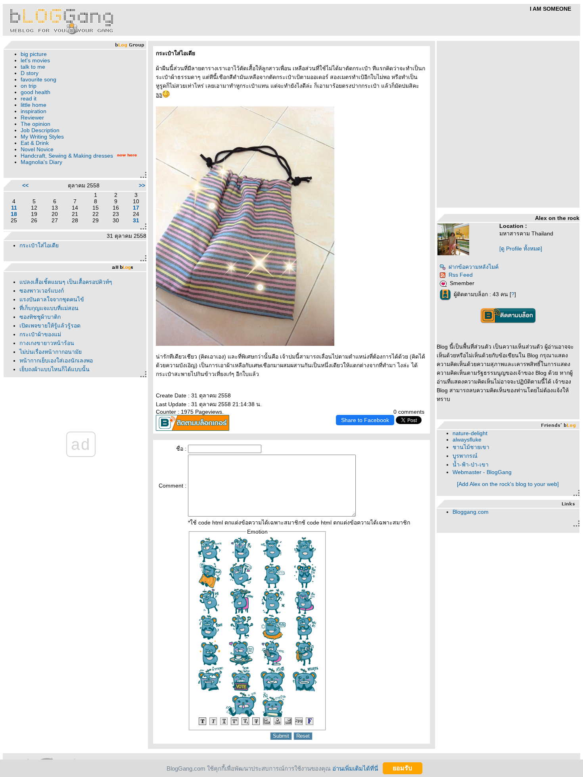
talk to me (33, 67)
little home (33, 105)
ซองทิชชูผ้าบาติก (40, 317)
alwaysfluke (467, 439)
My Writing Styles (42, 136)
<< (25, 185)
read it (28, 98)
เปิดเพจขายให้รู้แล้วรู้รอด (50, 325)
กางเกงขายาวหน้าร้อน (46, 343)
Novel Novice (37, 149)
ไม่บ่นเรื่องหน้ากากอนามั (50, 352)
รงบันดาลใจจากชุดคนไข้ (51, 299)
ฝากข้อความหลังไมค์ (474, 267)
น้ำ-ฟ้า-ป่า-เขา (471, 464)
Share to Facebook (365, 420)
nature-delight (470, 433)
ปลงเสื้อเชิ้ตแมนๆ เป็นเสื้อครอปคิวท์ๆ (65, 282)
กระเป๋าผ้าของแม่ (40, 334)
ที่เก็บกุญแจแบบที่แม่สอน (49, 308)
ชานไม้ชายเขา (471, 447)
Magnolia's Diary (41, 162)
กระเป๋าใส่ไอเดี (39, 245)
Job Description (40, 130)
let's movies (35, 60)
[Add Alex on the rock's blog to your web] (508, 484)
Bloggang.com (471, 512)
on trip (28, 86)
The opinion (35, 124)
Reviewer (32, 117)
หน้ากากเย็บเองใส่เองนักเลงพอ (56, 360)
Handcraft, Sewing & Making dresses (67, 155)
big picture (34, 54)
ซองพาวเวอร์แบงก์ (41, 290)
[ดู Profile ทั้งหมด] (520, 248)
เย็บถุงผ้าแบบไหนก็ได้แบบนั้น (54, 369)
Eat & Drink (35, 143)
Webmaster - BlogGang (482, 472)
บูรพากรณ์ (465, 456)
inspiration (33, 111)
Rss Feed (461, 275)
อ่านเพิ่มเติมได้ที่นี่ (355, 768)
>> (142, 185)
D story (29, 73)
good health (35, 92)
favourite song (38, 79)
